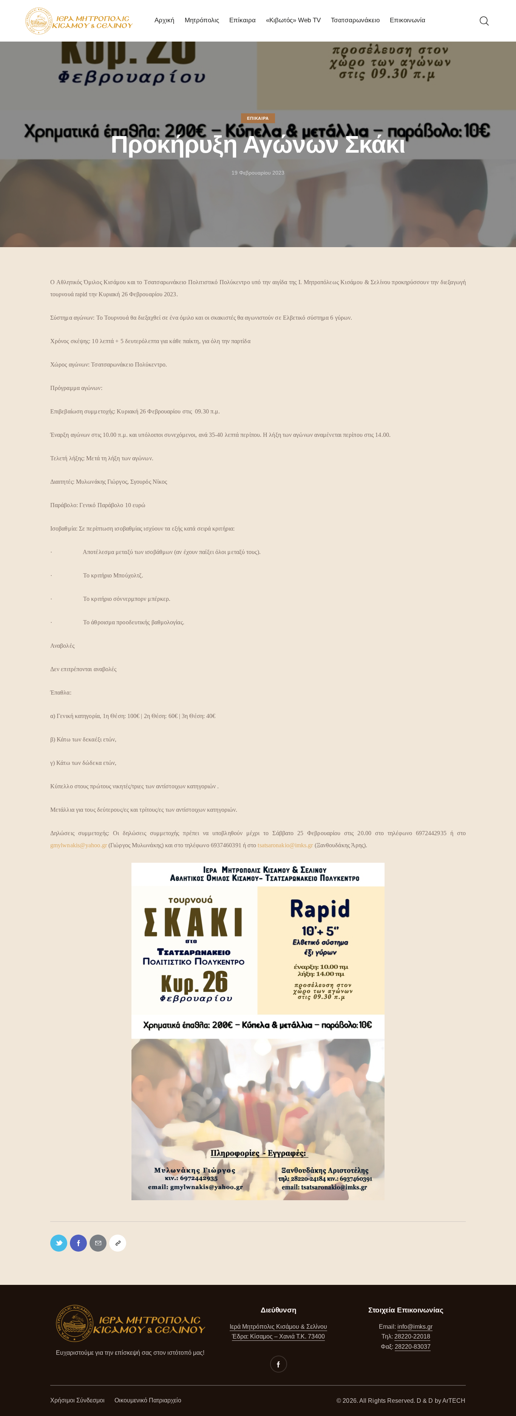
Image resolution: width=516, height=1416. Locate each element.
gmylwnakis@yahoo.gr (78, 845)
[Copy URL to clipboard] (117, 1243)
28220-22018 (412, 1336)
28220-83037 (413, 1346)
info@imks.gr (415, 1326)
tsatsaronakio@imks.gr (285, 845)
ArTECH (454, 1400)
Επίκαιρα (258, 118)
